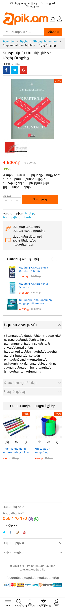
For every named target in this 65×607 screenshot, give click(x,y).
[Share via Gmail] (23, 70)
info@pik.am (11, 525)
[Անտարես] (16, 147)
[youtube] (24, 532)
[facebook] (11, 532)
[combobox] (23, 32)
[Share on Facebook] (6, 70)
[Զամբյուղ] (7, 442)
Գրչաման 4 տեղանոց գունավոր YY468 (46, 452)
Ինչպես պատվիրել (25, 3)
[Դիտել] (16, 442)
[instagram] (17, 532)
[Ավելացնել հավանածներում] (25, 442)
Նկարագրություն (20, 325)
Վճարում (34, 6)
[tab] (32, 325)
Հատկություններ (20, 382)
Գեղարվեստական (45, 41)
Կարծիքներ (15, 391)
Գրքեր (24, 41)
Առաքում (49, 3)
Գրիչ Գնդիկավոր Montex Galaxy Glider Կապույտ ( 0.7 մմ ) (16, 452)
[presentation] (52, 259)
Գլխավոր (9, 41)
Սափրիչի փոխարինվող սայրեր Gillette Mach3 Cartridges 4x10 (35, 303)
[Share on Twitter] (14, 70)
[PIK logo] (26, 19)
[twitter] (4, 532)
